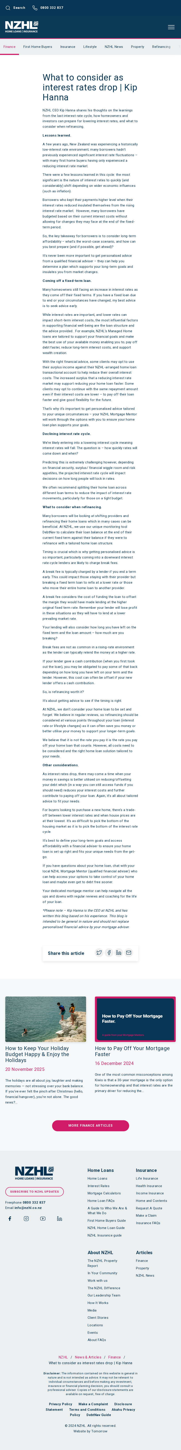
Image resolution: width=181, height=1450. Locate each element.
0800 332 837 (51, 8)
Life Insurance (147, 1178)
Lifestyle (90, 47)
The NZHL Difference (104, 1288)
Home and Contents (151, 1201)
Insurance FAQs (148, 1223)
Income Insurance (150, 1193)
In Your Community (102, 1273)
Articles (144, 1252)
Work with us (97, 1281)
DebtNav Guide (99, 1415)
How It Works (98, 1303)
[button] (171, 27)
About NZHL (100, 1252)
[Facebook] (9, 1219)
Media (92, 1310)
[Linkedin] (59, 1219)
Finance (9, 47)
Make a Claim (146, 1216)
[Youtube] (42, 1219)
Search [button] (18, 8)
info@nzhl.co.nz (28, 1208)
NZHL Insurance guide (105, 1235)
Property (137, 47)
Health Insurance (149, 1186)
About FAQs (97, 1340)
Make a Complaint (93, 1404)
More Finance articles (90, 1126)
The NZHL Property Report (102, 1263)
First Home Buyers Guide (107, 1221)
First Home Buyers (37, 47)
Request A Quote (149, 1208)
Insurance (67, 47)
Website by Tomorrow (90, 1431)
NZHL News (114, 47)
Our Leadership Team (104, 1295)
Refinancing (161, 47)
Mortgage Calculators (104, 1193)
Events (93, 1333)
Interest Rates (98, 1186)
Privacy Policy (60, 1404)
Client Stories (98, 1318)
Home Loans (101, 1170)
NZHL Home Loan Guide (106, 1228)
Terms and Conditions (87, 1410)
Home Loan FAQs (101, 1201)
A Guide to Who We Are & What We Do (107, 1210)
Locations (95, 1325)
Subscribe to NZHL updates (34, 1191)
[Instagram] (26, 1219)
